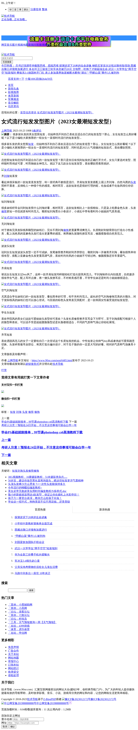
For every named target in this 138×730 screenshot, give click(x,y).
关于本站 (13, 654)
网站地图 (13, 657)
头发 (133, 182)
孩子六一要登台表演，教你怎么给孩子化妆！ (35, 498)
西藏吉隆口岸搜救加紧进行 (31, 529)
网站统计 (13, 668)
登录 (38, 9)
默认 (26, 9)
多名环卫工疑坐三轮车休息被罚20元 (51, 69)
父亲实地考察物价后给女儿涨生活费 (36, 567)
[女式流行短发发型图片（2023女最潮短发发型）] (31, 153)
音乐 (9, 44)
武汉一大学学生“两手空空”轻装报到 (36, 548)
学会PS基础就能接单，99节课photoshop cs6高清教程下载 (34, 421)
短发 (31, 144)
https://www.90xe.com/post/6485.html (52, 360)
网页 (4, 44)
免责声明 (13, 647)
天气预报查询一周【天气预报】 (38, 622)
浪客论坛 (24, 611)
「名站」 (13, 625)
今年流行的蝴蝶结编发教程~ (25, 487)
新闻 (31, 44)
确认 (12, 726)
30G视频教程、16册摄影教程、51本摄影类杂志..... (37, 477)
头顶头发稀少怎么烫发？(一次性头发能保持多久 (36, 484)
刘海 (6, 176)
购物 (47, 44)
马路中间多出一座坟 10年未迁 (32, 573)
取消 (5, 726)
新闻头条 (13, 88)
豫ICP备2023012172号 (103, 699)
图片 (15, 44)
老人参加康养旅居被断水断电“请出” (67, 72)
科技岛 (23, 618)
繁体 (44, 9)
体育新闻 (13, 95)
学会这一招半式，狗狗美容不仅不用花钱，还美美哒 (39, 501)
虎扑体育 (24, 629)
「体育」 (13, 629)
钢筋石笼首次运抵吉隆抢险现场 (111, 65)
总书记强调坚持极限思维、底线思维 (37, 65)
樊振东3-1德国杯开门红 (31, 72)
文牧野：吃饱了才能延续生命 (90, 69)
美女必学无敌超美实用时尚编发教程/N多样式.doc (37, 491)
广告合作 (13, 650)
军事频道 (13, 99)
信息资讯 (13, 106)
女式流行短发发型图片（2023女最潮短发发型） (65, 112)
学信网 (23, 632)
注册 (33, 9)
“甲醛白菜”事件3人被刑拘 (104, 72)
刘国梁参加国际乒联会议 (29, 542)
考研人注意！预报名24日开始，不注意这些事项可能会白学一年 (39, 425)
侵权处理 (13, 675)
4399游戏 (24, 625)
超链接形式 (32, 363)
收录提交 (13, 671)
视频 (20, 44)
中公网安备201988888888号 (52, 703)
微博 (41, 44)
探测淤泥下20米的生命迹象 (75, 65)
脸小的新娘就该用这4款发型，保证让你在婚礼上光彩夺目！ (43, 494)
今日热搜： (8, 65)
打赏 (4, 370)
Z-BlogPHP (49, 699)
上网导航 (6, 130)
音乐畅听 (13, 102)
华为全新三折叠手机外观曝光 (32, 554)
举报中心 (13, 661)
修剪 (4, 211)
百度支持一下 (16, 78)
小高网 (23, 608)
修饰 (66, 230)
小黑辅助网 (25, 604)
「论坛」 (13, 611)
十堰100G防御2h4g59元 (39, 78)
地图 (25, 44)
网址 (4, 722)
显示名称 (6, 719)
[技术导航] (8, 15)
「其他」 (13, 604)
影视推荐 (13, 92)
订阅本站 (13, 664)
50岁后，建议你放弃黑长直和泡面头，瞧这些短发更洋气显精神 (45, 480)
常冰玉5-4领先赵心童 (27, 560)
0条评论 (36, 130)
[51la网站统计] (70, 703)
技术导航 (58, 363)
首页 (10, 85)
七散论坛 (24, 615)
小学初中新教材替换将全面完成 (33, 523)
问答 (36, 44)
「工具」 (13, 622)
